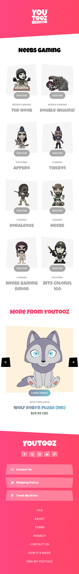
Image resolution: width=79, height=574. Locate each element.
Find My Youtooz (39, 561)
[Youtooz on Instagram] (39, 454)
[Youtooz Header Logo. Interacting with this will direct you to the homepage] (39, 16)
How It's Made (39, 552)
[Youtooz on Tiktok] (54, 454)
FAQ (40, 510)
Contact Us (39, 544)
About (39, 518)
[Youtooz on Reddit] (47, 454)
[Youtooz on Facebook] (24, 454)
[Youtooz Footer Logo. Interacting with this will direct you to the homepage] (39, 443)
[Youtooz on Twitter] (32, 454)
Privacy (39, 535)
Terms (40, 527)
